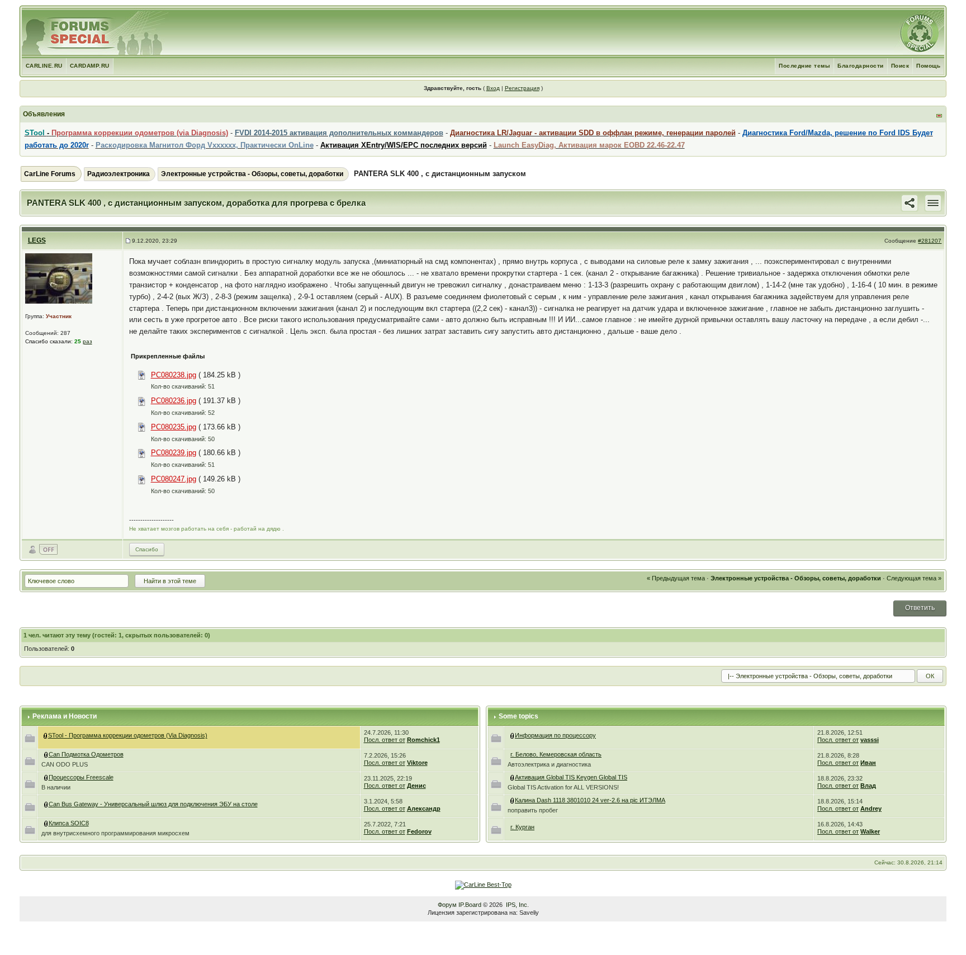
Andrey (871, 808)
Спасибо (146, 549)
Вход (493, 88)
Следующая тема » (914, 578)
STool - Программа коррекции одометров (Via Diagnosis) (127, 735)
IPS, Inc (516, 904)
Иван (868, 762)
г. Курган (522, 827)
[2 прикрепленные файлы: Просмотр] (512, 800)
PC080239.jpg (173, 452)
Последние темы (804, 66)
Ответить (920, 608)
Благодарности (860, 66)
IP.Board (469, 904)
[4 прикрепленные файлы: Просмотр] (46, 754)
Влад (868, 785)
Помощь (928, 66)
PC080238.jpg (173, 375)
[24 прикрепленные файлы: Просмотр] (512, 777)
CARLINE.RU (44, 66)
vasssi (869, 739)
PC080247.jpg (173, 479)
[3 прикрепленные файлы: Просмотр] (46, 777)
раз (87, 341)
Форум (447, 904)
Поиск (900, 66)
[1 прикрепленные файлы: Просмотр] (46, 823)
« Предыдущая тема (676, 578)
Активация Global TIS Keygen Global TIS (571, 777)
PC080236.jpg (173, 400)
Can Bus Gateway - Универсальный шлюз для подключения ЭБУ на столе (153, 804)
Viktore (417, 762)
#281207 (929, 241)
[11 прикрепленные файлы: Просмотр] (46, 804)
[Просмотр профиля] (58, 278)
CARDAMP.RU (90, 66)
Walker (870, 831)
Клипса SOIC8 (69, 823)
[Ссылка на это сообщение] (909, 202)
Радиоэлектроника (118, 174)
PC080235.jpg (173, 427)
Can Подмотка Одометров (86, 754)
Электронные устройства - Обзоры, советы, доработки (252, 174)
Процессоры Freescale (81, 777)
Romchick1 (423, 739)
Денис (416, 785)
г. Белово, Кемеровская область (556, 754)
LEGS (37, 240)
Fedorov (419, 831)
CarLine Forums (49, 174)
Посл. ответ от (384, 739)
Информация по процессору (555, 735)
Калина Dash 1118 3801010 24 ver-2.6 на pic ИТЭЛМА (590, 800)
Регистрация (522, 88)
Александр (424, 808)
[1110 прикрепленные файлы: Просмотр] (46, 735)
